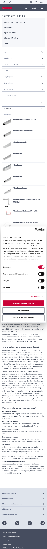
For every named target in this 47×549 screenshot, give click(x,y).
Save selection (23, 310)
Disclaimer (7, 545)
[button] (42, 2)
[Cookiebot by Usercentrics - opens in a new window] (34, 229)
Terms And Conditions (11, 537)
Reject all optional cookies (23, 318)
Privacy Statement (9, 533)
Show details (35, 296)
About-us (6, 541)
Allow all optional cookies (23, 303)
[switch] (41, 274)
